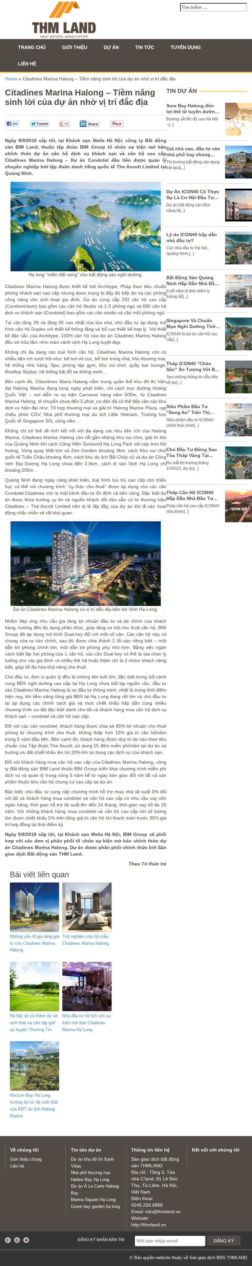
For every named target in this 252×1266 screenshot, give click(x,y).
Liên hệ (27, 63)
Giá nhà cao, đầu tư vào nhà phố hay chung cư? (193, 154)
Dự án (111, 47)
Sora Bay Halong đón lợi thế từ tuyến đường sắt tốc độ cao (192, 111)
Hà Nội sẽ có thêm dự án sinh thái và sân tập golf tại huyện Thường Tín (34, 1022)
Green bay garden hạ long (95, 1206)
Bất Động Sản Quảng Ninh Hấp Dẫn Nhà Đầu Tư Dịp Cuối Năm (192, 283)
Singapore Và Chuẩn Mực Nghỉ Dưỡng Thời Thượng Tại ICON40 (191, 326)
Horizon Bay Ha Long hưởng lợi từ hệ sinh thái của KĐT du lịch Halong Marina (34, 1105)
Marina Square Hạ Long (93, 1199)
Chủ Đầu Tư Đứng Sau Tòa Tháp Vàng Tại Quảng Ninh (191, 455)
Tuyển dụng (186, 47)
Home (11, 78)
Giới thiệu (74, 47)
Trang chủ (32, 47)
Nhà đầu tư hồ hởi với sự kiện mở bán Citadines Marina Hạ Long (86, 1022)
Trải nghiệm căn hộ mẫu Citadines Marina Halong (85, 940)
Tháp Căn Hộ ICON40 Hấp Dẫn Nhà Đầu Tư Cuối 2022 (190, 498)
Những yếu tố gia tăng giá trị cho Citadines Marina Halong (34, 943)
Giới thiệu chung (26, 1159)
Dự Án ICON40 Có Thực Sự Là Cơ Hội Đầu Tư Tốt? (192, 197)
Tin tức (144, 47)
